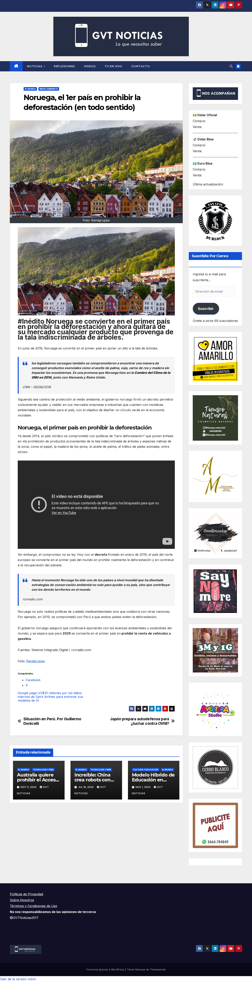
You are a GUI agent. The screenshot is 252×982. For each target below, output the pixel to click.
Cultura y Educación (145, 769)
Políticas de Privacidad (26, 894)
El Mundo (30, 89)
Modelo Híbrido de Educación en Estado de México (153, 780)
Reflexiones (64, 66)
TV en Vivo (113, 66)
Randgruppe (35, 661)
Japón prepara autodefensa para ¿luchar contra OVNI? (139, 721)
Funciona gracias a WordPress (105, 969)
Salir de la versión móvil (18, 979)
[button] (231, 66)
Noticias (35, 66)
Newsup (140, 969)
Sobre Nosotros (22, 900)
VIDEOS (90, 66)
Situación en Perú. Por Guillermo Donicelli (52, 721)
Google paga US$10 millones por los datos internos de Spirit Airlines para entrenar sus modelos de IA (50, 696)
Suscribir (206, 309)
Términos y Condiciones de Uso (33, 906)
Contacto (140, 66)
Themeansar (158, 969)
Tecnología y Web (43, 769)
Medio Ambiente (49, 89)
